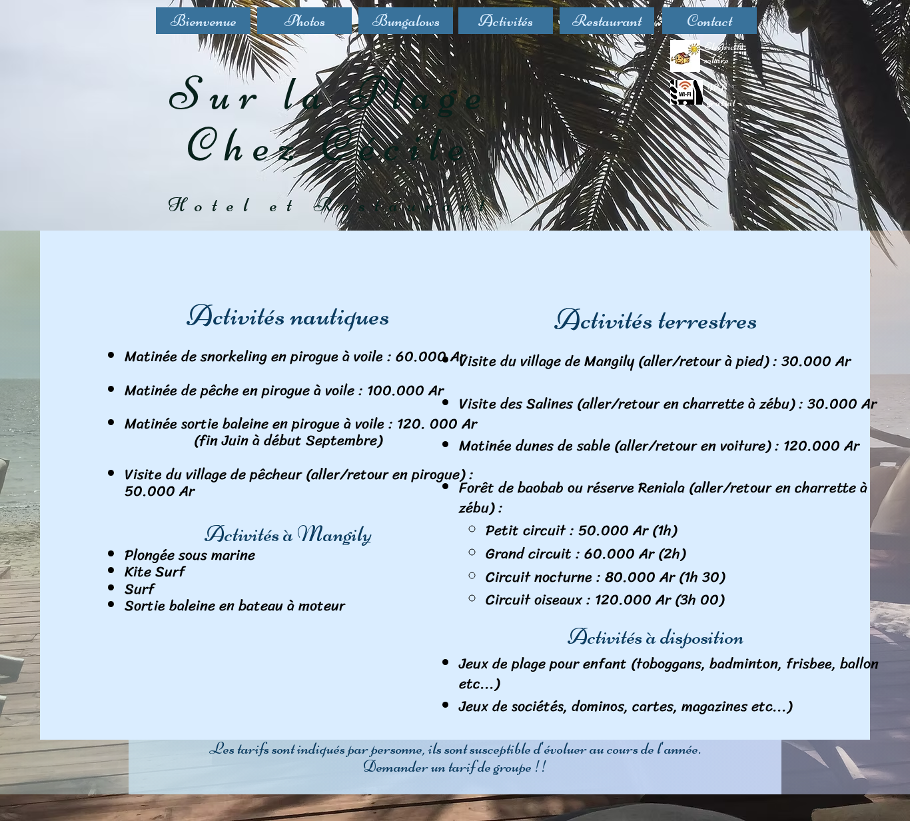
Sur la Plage (330, 93)
